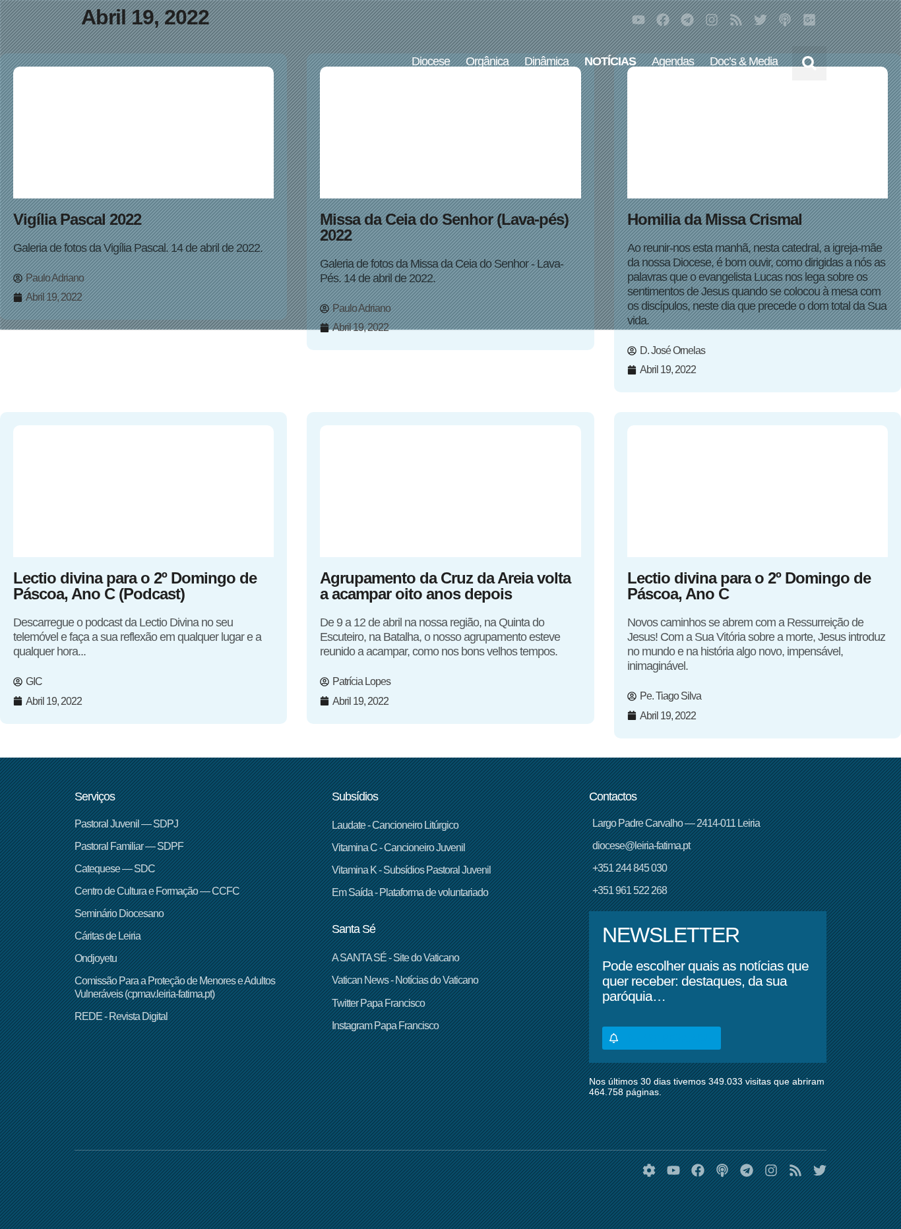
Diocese (431, 61)
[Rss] (736, 19)
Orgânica (487, 61)
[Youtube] (638, 19)
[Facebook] (662, 19)
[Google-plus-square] (809, 19)
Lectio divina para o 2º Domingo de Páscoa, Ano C (749, 586)
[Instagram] (711, 19)
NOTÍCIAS (610, 61)
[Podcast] (785, 19)
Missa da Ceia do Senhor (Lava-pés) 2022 (444, 227)
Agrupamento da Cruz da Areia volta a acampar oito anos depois (445, 586)
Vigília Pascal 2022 (77, 219)
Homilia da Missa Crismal (714, 219)
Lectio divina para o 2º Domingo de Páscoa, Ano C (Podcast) (135, 586)
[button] (809, 63)
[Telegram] (687, 19)
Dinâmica (546, 61)
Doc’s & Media (744, 61)
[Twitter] (760, 19)
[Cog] (649, 1170)
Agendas (673, 61)
